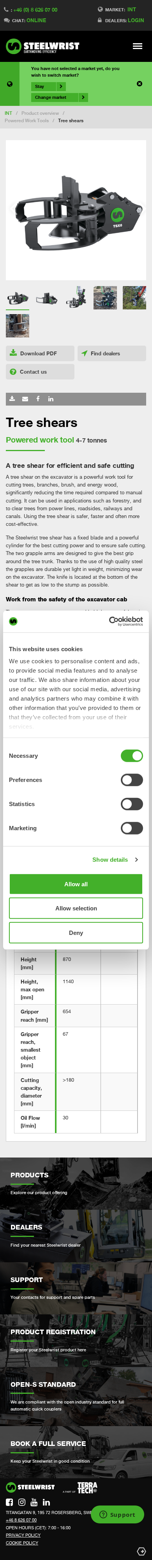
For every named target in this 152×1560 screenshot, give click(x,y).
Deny (76, 932)
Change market (50, 97)
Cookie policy (22, 1543)
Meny (138, 46)
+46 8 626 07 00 (21, 1520)
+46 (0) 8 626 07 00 (35, 10)
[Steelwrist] (45, 46)
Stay (39, 86)
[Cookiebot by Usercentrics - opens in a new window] (109, 622)
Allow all (76, 883)
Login (136, 20)
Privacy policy (23, 1535)
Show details (110, 859)
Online (36, 20)
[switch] (132, 779)
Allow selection (76, 908)
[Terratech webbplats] (80, 1488)
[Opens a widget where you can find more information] (117, 1515)
